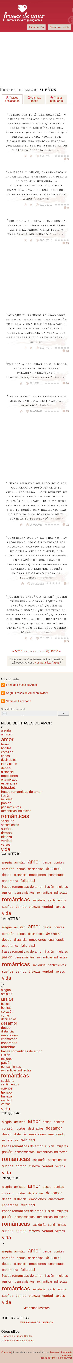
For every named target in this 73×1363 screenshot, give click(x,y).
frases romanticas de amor (21, 792)
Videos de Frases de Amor (18, 1340)
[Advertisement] (36, 57)
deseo (6, 768)
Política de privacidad (66, 1353)
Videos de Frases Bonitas (18, 1336)
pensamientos (11, 807)
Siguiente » (53, 651)
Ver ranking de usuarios (36, 1322)
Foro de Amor (65, 1357)
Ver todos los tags (37, 1308)
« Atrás (17, 651)
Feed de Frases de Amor (21, 684)
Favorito (17, 156)
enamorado (9, 779)
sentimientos (10, 825)
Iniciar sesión (36, 27)
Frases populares (56, 99)
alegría (6, 730)
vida (5, 849)
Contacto (6, 1352)
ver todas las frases (47, 662)
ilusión (5, 795)
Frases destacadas (12, 99)
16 (67, 383)
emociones (9, 776)
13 (67, 243)
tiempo (6, 833)
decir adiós (8, 759)
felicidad (8, 787)
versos (5, 844)
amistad (6, 734)
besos (5, 744)
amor (7, 739)
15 (67, 411)
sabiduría (7, 821)
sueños (6, 829)
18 (40, 651)
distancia (7, 772)
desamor (9, 764)
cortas (5, 756)
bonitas (6, 748)
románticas (15, 816)
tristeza (6, 837)
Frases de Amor (48, 1357)
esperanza (9, 783)
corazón (7, 752)
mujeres (6, 799)
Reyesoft (54, 1352)
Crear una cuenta (59, 27)
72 (67, 524)
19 (42, 651)
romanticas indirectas (16, 811)
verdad (6, 841)
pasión (6, 803)
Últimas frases (35, 99)
